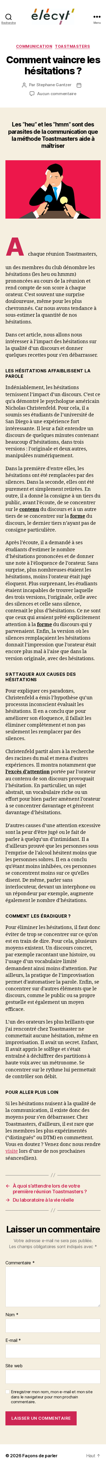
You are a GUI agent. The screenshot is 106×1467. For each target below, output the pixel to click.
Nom (11, 1314)
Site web (14, 1366)
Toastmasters (72, 46)
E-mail (13, 1340)
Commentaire (20, 1263)
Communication (34, 46)
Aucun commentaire (56, 93)
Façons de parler (40, 1455)
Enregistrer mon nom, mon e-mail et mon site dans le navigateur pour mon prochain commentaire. (51, 1397)
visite (11, 1151)
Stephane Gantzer (53, 84)
